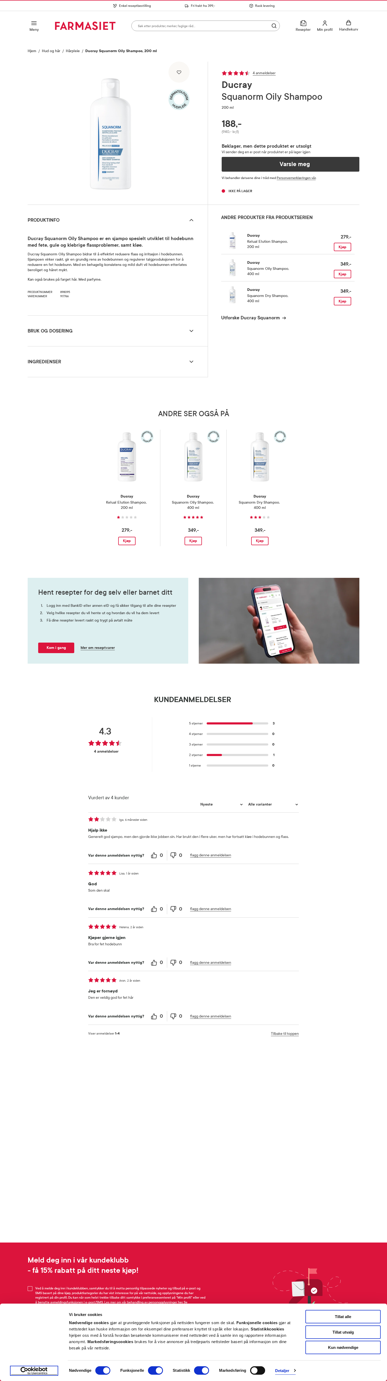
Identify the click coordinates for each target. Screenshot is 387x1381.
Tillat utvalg (343, 1332)
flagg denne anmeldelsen (210, 855)
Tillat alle (343, 1316)
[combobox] (205, 26)
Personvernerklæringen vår (296, 178)
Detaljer (282, 1370)
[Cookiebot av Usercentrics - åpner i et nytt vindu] (34, 1371)
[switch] (155, 1370)
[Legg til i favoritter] (179, 72)
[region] (117, 131)
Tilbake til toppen (285, 1033)
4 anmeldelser (264, 73)
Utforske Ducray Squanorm (250, 318)
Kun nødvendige (343, 1347)
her (180, 1302)
